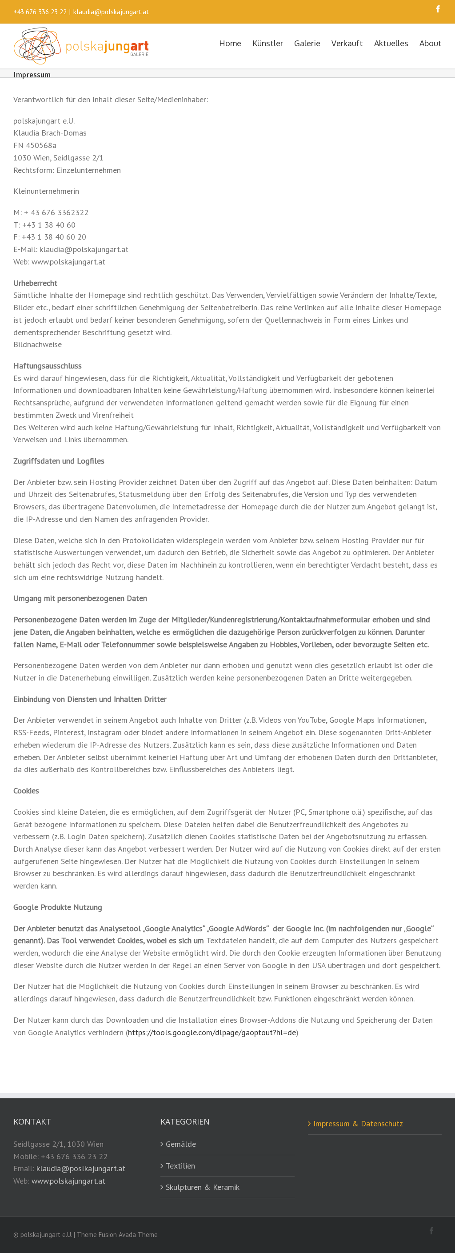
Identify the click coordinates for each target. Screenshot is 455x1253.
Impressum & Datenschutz (358, 1123)
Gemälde (181, 1144)
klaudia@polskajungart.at (111, 12)
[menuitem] (235, 42)
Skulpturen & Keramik (202, 1187)
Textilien (180, 1166)
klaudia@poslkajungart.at (80, 1168)
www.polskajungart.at (68, 1181)
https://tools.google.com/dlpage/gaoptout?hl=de (212, 1032)
